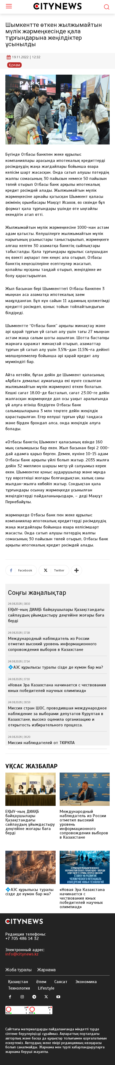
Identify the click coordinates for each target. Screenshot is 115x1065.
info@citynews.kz (22, 954)
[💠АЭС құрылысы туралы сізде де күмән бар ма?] (30, 867)
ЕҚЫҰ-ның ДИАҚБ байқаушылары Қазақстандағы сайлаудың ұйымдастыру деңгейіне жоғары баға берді (56, 615)
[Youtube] (58, 997)
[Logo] (57, 6)
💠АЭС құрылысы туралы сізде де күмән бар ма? (55, 667)
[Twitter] (46, 997)
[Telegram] (34, 997)
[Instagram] (22, 997)
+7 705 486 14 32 (22, 938)
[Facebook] (10, 997)
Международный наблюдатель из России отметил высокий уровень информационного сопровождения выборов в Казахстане (52, 644)
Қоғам (14, 64)
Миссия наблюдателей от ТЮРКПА (41, 742)
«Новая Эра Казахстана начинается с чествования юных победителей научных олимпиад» (57, 687)
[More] (76, 570)
